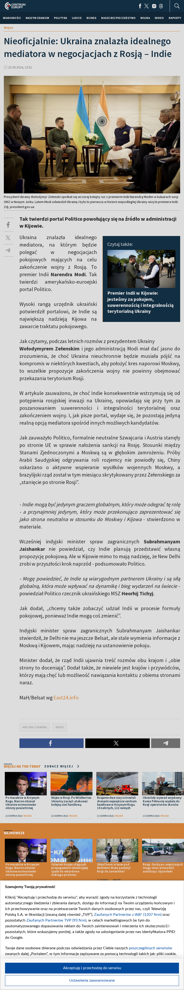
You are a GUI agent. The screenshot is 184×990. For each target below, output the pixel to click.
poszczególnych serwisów (150, 948)
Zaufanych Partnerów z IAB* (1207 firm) (127, 915)
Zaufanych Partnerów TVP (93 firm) (56, 920)
